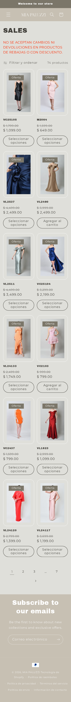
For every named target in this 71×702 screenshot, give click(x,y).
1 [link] (12, 572)
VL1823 (43, 448)
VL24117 (43, 530)
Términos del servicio (54, 683)
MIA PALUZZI (31, 672)
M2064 (42, 119)
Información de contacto (50, 690)
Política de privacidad (21, 683)
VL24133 (10, 366)
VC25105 (10, 119)
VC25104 (44, 283)
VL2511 (9, 283)
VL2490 (43, 201)
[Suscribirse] (58, 639)
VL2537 (9, 201)
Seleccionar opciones (18, 140)
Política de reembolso (42, 677)
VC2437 (9, 448)
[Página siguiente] (35, 580)
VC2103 (43, 366)
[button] (8, 14)
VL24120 (10, 530)
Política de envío (19, 690)
